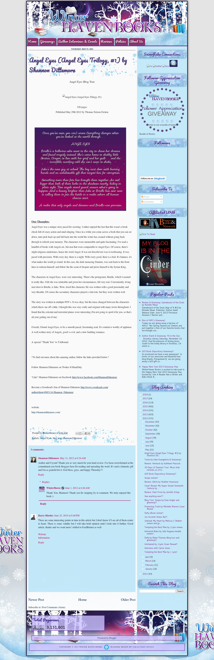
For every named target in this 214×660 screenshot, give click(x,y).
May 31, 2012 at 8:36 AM (73, 458)
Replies (46, 481)
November (150, 425)
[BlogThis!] (80, 433)
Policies (121, 41)
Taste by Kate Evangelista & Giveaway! (162, 459)
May (147, 449)
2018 (145, 394)
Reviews (106, 41)
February (149, 565)
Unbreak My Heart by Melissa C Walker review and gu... (163, 522)
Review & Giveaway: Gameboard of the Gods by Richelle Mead (163, 303)
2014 (145, 410)
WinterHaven (49, 432)
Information (44, 537)
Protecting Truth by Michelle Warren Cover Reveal (164, 507)
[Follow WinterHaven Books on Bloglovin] (153, 180)
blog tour (57, 438)
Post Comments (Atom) (53, 607)
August (148, 437)
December (150, 421)
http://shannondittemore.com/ (45, 412)
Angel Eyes (46, 438)
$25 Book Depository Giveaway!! (158, 351)
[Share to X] (83, 433)
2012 (145, 418)
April (147, 557)
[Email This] (77, 433)
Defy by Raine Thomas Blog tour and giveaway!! (161, 539)
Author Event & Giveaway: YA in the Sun (161, 335)
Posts (146, 196)
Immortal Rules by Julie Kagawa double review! (162, 532)
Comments (148, 201)
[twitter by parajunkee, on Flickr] (157, 66)
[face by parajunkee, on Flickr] (165, 66)
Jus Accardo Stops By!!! (155, 516)
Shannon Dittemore (72, 438)
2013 (145, 414)
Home (32, 41)
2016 (145, 402)
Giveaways (47, 41)
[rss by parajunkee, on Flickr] (149, 66)
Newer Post (36, 599)
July (147, 441)
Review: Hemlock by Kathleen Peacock (162, 463)
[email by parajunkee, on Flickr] (173, 66)
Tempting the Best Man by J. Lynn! (160, 552)
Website (42, 534)
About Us (136, 41)
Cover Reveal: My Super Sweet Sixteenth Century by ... (163, 487)
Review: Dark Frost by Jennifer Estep (162, 492)
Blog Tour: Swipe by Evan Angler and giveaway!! (161, 501)
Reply (41, 474)
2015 (145, 406)
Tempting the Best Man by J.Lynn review (163, 527)
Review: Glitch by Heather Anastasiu (161, 481)
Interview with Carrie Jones (157, 548)
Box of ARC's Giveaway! (153, 320)
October (149, 429)
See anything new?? (153, 496)
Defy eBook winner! (153, 513)
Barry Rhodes (45, 515)
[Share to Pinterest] (89, 433)
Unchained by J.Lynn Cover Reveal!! (160, 544)
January (149, 568)
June (147, 445)
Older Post (128, 599)
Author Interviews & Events (77, 41)
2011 (145, 573)
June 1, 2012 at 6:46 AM (77, 487)
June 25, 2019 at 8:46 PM (66, 515)
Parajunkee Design (143, 647)
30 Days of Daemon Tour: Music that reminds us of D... (162, 468)
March (148, 560)
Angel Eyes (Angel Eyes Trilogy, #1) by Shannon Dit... (162, 454)
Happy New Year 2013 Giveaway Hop (160, 366)
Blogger (112, 638)
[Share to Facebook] (86, 433)
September (150, 433)
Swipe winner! (151, 477)
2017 (145, 398)
